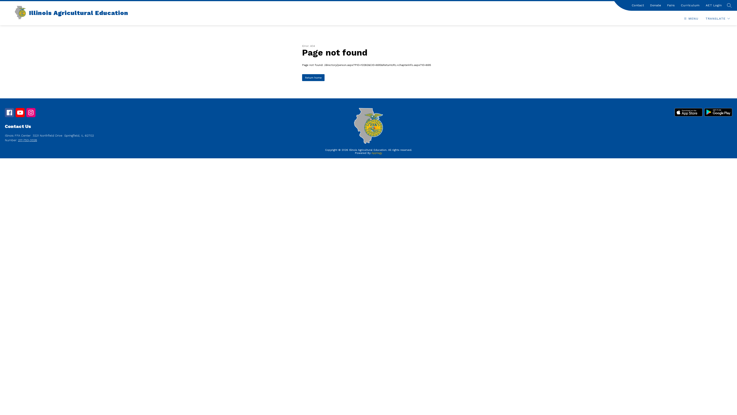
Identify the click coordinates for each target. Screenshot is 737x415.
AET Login (714, 5)
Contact (638, 5)
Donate (655, 5)
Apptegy (376, 152)
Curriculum (690, 5)
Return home (313, 77)
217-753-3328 (27, 140)
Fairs (671, 5)
